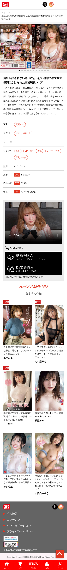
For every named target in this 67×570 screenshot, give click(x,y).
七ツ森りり (40, 362)
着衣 (40, 151)
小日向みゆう (42, 493)
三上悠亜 (8, 424)
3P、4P (29, 151)
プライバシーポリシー (20, 531)
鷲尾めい (20, 124)
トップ (4, 13)
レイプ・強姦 (53, 151)
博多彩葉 (8, 487)
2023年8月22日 (23, 133)
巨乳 (18, 151)
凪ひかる (8, 358)
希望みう (39, 421)
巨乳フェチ (21, 157)
